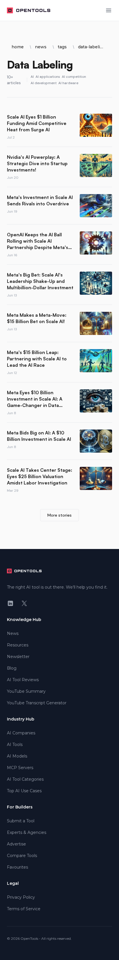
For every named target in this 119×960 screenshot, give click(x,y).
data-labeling (91, 46)
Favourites (17, 867)
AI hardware (68, 83)
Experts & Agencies (26, 832)
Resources (17, 645)
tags (62, 46)
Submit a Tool (20, 820)
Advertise (16, 844)
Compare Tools (22, 855)
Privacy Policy (21, 897)
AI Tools (15, 744)
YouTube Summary (26, 691)
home (18, 46)
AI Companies (21, 733)
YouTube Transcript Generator (36, 702)
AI (32, 76)
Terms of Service (23, 908)
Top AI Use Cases (24, 790)
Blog (11, 668)
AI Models (17, 756)
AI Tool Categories (25, 779)
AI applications (48, 76)
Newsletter (18, 656)
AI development (44, 83)
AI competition (74, 76)
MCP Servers (20, 767)
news (41, 46)
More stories (59, 515)
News (12, 633)
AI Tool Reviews (23, 679)
